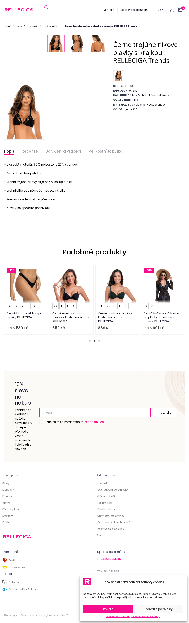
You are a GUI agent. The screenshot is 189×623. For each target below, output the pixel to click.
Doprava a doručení (134, 10)
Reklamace (104, 503)
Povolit (108, 609)
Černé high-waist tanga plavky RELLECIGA (24, 315)
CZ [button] (159, 10)
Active (6, 503)
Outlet (6, 522)
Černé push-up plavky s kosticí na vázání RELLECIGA (115, 317)
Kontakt (109, 10)
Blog (100, 535)
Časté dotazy (106, 509)
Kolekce (7, 496)
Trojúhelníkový (51, 26)
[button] (172, 9)
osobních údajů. (95, 422)
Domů (7, 26)
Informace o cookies (118, 616)
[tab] (89, 340)
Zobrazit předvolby (159, 609)
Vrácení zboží (106, 496)
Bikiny (19, 26)
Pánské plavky (11, 509)
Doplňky (7, 516)
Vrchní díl (32, 26)
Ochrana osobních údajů (145, 616)
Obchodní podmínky (110, 516)
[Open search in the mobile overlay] (46, 9)
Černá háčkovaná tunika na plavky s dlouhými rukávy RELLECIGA (161, 317)
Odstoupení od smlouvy (113, 490)
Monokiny (8, 490)
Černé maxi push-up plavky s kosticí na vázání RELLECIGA (70, 317)
